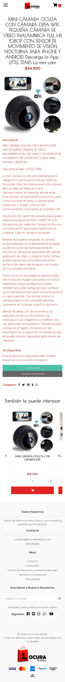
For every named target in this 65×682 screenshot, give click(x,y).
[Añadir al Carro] (32, 490)
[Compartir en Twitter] (23, 384)
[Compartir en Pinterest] (28, 384)
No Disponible (12, 350)
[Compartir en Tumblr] (32, 384)
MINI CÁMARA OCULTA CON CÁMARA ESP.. (32, 458)
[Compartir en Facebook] (19, 384)
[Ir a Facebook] (28, 614)
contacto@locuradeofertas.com (32, 539)
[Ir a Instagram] (38, 614)
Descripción (10, 140)
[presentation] (6, 455)
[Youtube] (51, 614)
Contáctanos (32, 368)
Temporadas (32, 579)
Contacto (32, 561)
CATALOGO (32, 565)
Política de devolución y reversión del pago (32, 570)
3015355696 (32, 543)
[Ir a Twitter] (33, 614)
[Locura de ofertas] (33, 5)
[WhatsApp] (44, 614)
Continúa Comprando (32, 374)
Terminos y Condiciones (32, 574)
